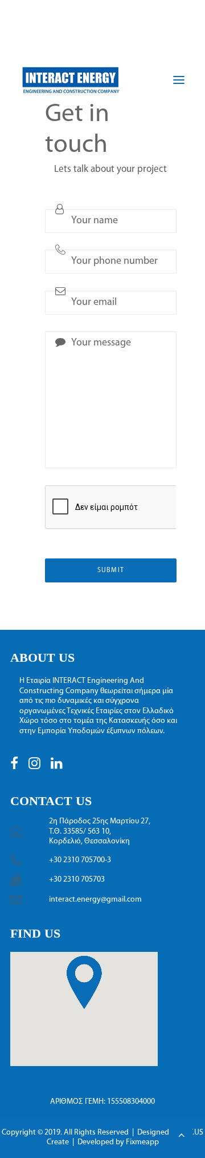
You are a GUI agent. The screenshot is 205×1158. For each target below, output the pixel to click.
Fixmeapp (142, 1142)
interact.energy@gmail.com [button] (95, 899)
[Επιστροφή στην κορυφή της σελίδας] (181, 1134)
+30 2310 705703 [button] (77, 879)
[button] (14, 767)
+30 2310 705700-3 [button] (80, 860)
